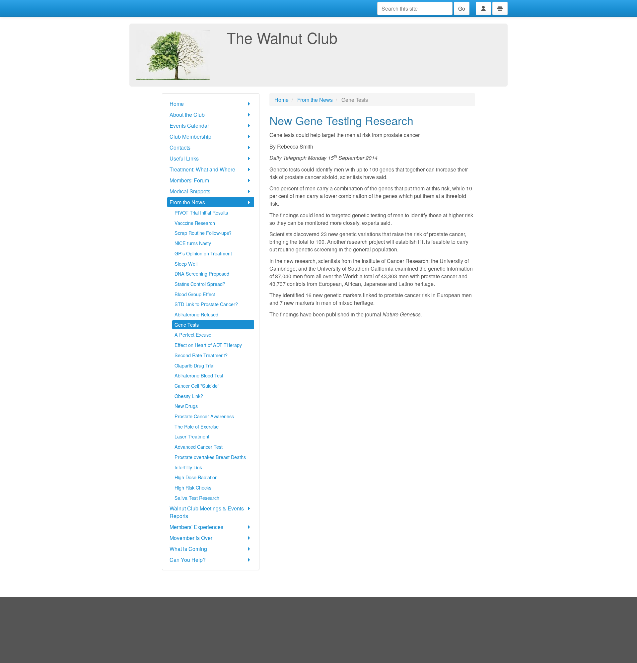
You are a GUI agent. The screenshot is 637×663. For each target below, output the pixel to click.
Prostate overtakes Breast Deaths (210, 456)
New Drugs (186, 405)
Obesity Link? (189, 395)
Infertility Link (188, 467)
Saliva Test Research (197, 497)
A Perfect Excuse (193, 334)
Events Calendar (189, 125)
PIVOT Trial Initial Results (201, 212)
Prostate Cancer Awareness (204, 416)
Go (461, 8)
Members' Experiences (196, 527)
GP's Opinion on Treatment (203, 253)
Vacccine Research (195, 222)
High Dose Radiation (196, 477)
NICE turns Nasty (193, 242)
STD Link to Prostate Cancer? (206, 303)
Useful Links (184, 158)
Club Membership (190, 136)
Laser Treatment (192, 436)
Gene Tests (187, 324)
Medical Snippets (190, 191)
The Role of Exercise (197, 426)
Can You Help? (188, 560)
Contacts (180, 147)
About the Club (187, 114)
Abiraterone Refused (196, 314)
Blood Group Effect (195, 294)
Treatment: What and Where (202, 169)
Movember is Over (191, 538)
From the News (187, 202)
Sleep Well (186, 263)
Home (177, 103)
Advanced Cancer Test (199, 446)
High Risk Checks (193, 487)
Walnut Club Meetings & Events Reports (207, 512)
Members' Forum (189, 180)
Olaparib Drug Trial (194, 365)
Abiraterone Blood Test (199, 375)
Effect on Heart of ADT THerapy (208, 344)
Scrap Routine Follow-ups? (203, 232)
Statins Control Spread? (200, 283)
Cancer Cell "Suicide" (197, 385)
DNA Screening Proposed (202, 273)
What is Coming (188, 549)
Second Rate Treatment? (201, 355)
